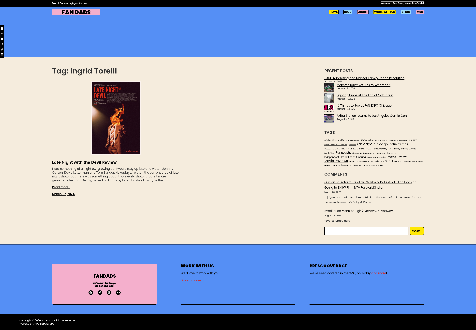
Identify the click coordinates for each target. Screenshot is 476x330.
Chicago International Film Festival (338, 149)
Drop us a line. (191, 280)
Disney (362, 149)
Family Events (408, 148)
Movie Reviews (336, 161)
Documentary (380, 149)
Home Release (380, 153)
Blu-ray (413, 140)
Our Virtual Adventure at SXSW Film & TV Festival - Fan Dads (368, 182)
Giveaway (357, 153)
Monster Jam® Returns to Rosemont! (363, 85)
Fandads (343, 152)
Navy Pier (375, 161)
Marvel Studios (379, 157)
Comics (355, 149)
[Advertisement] (238, 35)
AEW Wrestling (367, 140)
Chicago (364, 144)
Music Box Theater (363, 161)
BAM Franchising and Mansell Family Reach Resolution (364, 78)
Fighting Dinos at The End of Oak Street (365, 95)
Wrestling (380, 165)
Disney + (370, 149)
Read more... (61, 187)
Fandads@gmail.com (73, 3)
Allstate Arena (393, 140)
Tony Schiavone (369, 165)
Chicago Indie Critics (391, 144)
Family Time (329, 153)
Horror (390, 153)
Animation (403, 140)
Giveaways (368, 153)
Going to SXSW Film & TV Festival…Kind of (353, 188)
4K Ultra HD (329, 140)
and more (378, 273)
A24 (337, 140)
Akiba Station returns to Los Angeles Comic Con (372, 116)
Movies (352, 161)
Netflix (384, 161)
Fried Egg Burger (43, 323)
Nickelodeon (395, 161)
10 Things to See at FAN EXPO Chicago (364, 105)
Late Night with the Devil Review (84, 162)
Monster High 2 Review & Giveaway (367, 211)
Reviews (327, 165)
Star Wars (335, 165)
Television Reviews (351, 165)
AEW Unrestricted (352, 140)
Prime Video (417, 161)
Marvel (369, 157)
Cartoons (352, 145)
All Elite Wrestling (381, 140)
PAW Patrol (407, 161)
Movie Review (397, 157)
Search (416, 230)
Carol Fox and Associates (335, 145)
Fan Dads (76, 12)
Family (397, 149)
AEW (342, 140)
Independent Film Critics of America (345, 157)
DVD (390, 148)
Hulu (396, 153)
